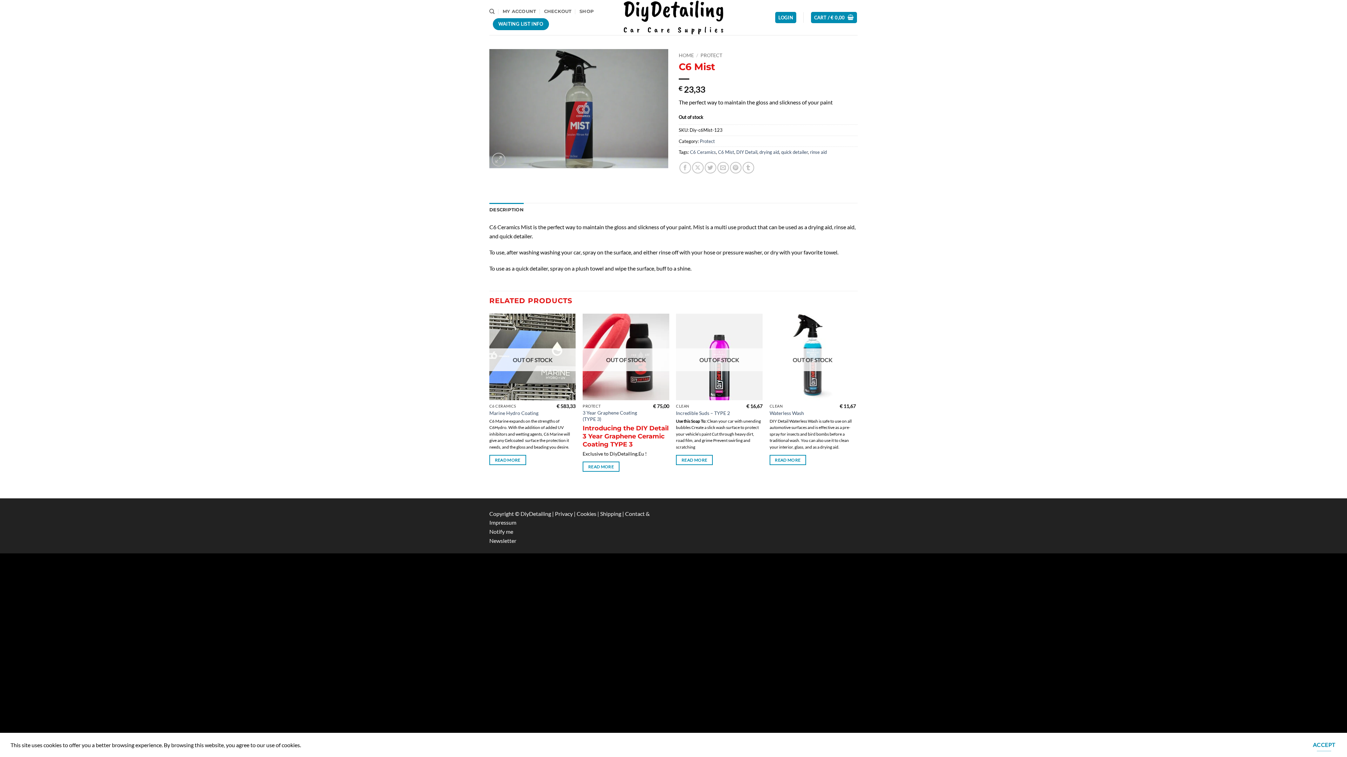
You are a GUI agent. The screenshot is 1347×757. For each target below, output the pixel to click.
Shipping (611, 513)
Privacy (564, 513)
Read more (508, 460)
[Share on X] (698, 167)
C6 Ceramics (703, 152)
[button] (785, 17)
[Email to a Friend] (723, 167)
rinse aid (818, 152)
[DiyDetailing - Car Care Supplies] (674, 17)
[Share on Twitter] (710, 167)
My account (519, 11)
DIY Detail (746, 152)
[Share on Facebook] (685, 167)
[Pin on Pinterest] (736, 167)
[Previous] (489, 405)
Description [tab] (506, 209)
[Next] (855, 405)
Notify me (501, 531)
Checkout (558, 11)
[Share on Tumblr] (748, 167)
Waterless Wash (787, 413)
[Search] (492, 11)
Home (686, 55)
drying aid (769, 152)
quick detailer (794, 152)
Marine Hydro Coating (513, 413)
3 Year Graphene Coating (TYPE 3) (610, 416)
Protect (711, 55)
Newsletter (502, 540)
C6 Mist (726, 152)
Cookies (587, 513)
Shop (586, 11)
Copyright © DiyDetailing (520, 513)
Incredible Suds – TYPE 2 (703, 413)
